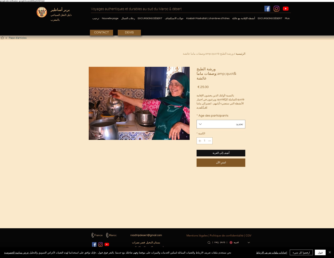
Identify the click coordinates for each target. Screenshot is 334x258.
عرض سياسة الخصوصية (16, 252)
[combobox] (221, 124)
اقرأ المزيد (202, 107)
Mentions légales (197, 235)
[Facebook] (267, 8)
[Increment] (199, 141)
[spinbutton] (205, 141)
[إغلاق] (330, 252)
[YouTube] (286, 8)
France (98, 235)
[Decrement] (210, 141)
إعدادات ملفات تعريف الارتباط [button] (271, 252)
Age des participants (212, 115)
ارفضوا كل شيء (301, 252)
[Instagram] (276, 8)
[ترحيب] (2, 37)
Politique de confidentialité (227, 235)
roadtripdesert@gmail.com (146, 235)
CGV (248, 235)
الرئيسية (240, 53)
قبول (320, 252)
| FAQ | (216, 242)
